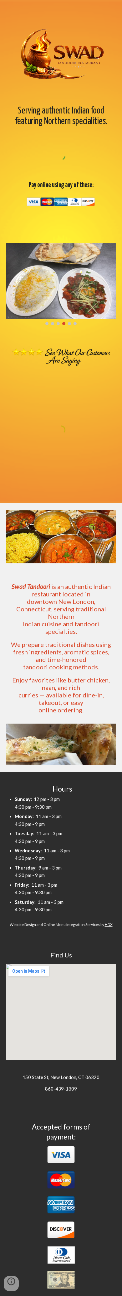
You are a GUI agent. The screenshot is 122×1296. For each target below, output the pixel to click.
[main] (61, 110)
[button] (11, 1283)
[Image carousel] (61, 284)
